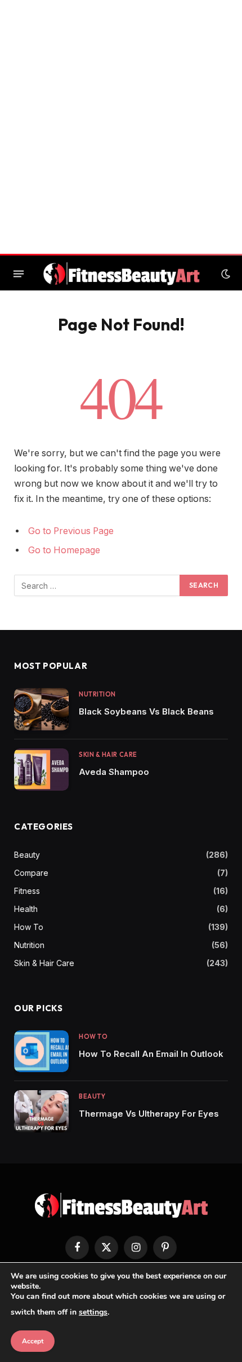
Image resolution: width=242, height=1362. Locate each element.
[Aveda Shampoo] (41, 769)
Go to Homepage (64, 550)
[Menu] (19, 274)
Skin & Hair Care (44, 963)
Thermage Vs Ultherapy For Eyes (149, 1113)
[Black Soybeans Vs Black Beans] (41, 709)
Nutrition (29, 945)
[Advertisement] (121, 127)
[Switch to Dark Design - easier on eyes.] (224, 274)
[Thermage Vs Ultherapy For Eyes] (41, 1111)
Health (26, 909)
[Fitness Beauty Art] (121, 273)
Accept (32, 1341)
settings (93, 1312)
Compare (31, 873)
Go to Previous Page (71, 531)
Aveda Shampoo (114, 771)
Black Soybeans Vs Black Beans (146, 711)
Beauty (27, 854)
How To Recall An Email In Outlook (151, 1053)
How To (28, 927)
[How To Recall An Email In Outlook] (41, 1051)
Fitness (27, 891)
